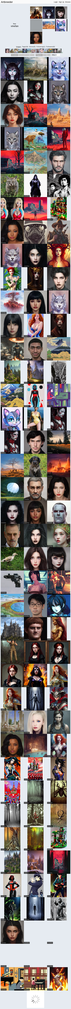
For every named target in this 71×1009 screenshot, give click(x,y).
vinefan (3, 79)
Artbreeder (7, 2)
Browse (67, 2)
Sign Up (61, 2)
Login (56, 2)
